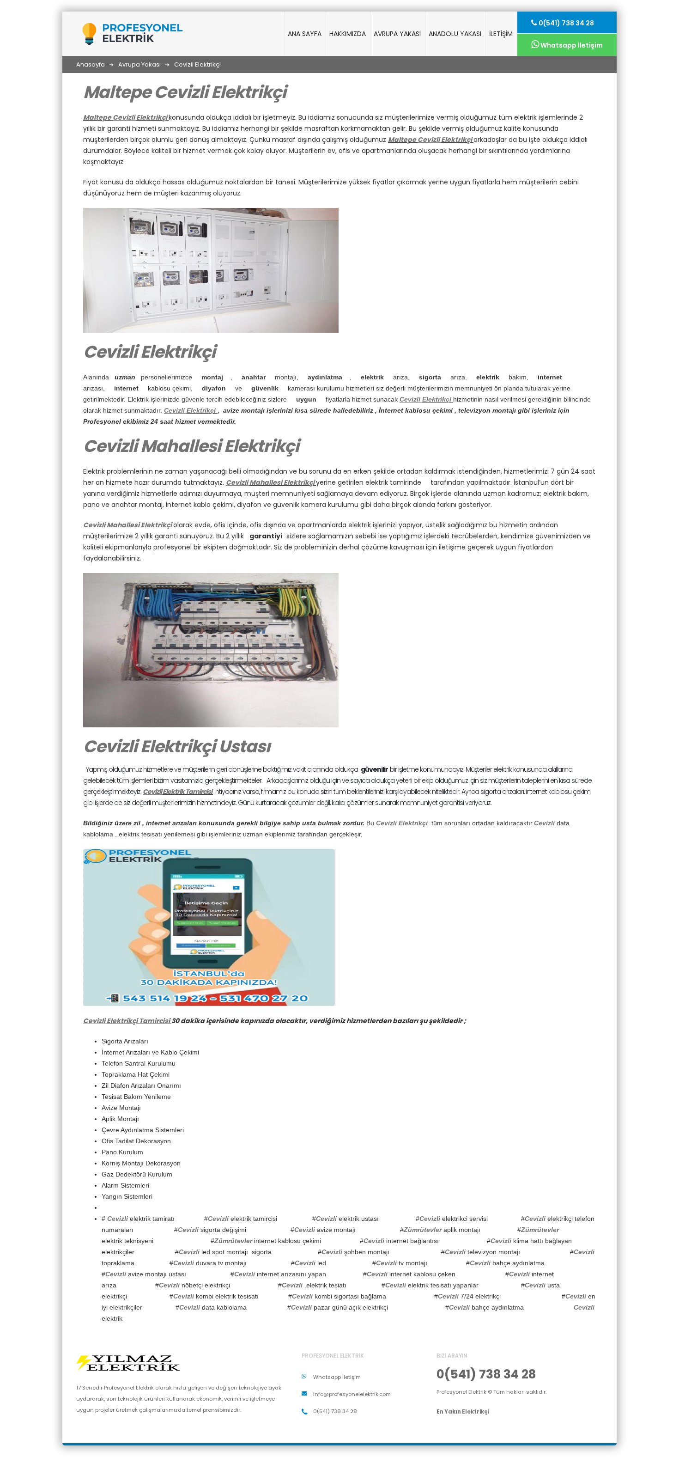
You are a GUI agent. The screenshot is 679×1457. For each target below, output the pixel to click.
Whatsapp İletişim (571, 45)
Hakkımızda (347, 33)
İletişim (501, 33)
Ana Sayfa (304, 33)
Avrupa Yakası (397, 33)
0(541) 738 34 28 (565, 23)
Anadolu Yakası (455, 33)
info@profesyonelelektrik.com (352, 1394)
